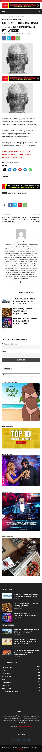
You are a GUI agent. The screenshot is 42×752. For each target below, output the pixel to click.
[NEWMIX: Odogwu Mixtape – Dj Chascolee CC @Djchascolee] (7, 322)
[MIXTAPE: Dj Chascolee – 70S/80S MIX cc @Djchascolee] (7, 314)
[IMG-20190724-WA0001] (21, 186)
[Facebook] (13, 740)
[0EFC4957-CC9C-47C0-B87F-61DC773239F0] (21, 402)
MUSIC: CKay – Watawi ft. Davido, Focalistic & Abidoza (31, 219)
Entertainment (12, 16)
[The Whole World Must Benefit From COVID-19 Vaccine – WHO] (7, 300)
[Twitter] (29, 740)
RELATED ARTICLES (10, 292)
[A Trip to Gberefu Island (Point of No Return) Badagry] (7, 631)
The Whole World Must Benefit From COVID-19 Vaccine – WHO (24, 301)
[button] (39, 11)
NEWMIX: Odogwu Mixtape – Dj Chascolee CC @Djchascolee (26, 321)
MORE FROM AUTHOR (26, 292)
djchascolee (7, 34)
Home (4, 16)
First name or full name (9, 344)
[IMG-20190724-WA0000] (21, 5)
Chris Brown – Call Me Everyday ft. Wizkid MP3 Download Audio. (17, 154)
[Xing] (21, 282)
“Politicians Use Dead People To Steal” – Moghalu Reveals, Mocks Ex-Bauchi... (26, 652)
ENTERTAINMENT (22, 193)
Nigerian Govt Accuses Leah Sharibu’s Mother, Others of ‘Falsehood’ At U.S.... (25, 642)
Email (4, 351)
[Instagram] (18, 740)
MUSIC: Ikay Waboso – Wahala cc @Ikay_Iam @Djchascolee (11, 219)
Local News (6, 302)
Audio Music (21, 16)
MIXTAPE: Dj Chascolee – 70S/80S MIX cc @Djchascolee (24, 311)
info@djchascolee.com (25, 727)
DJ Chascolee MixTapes (6, 326)
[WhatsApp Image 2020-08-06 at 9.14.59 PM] (21, 438)
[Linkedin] (24, 740)
